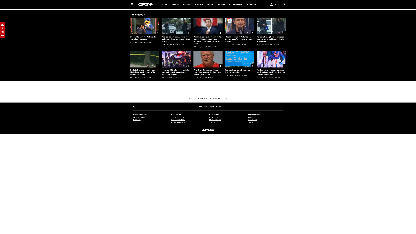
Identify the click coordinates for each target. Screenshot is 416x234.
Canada (186, 4)
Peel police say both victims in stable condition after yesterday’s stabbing (176, 39)
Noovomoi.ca (252, 120)
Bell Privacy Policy (177, 117)
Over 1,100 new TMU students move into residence (143, 38)
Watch (210, 4)
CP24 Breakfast (235, 4)
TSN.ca (212, 122)
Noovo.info (251, 117)
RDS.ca (250, 122)
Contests (221, 4)
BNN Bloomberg (215, 120)
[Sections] (132, 4)
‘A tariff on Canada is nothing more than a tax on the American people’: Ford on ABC (207, 72)
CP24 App (193, 99)
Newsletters (202, 99)
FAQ (210, 99)
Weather (175, 4)
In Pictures (251, 4)
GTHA (164, 4)
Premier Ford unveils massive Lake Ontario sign (237, 71)
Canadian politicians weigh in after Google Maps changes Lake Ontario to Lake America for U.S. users (208, 40)
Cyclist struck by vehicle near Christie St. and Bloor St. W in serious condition (142, 72)
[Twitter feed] (134, 106)
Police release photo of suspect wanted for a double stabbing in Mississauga (270, 39)
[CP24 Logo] (148, 4)
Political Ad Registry (178, 122)
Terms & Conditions (178, 120)
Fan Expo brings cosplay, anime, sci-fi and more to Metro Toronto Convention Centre (271, 72)
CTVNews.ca (214, 117)
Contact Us (217, 99)
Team (225, 99)
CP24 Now (198, 4)
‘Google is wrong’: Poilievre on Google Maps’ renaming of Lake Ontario (238, 39)
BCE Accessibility (139, 117)
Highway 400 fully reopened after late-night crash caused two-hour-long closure (176, 72)
